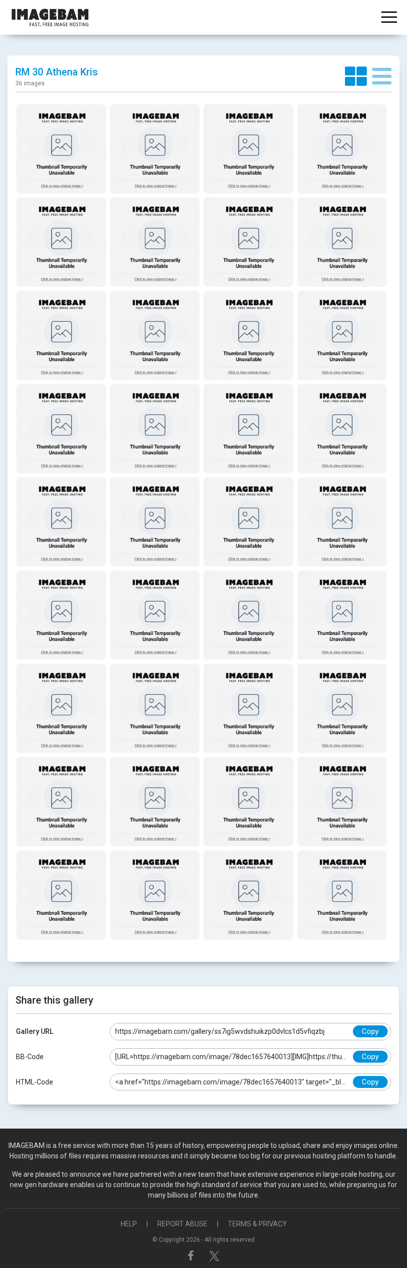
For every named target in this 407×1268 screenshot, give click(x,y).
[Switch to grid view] (358, 77)
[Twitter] (214, 1256)
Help (129, 1224)
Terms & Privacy (257, 1224)
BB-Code (30, 1057)
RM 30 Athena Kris (56, 72)
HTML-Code (34, 1082)
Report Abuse (182, 1224)
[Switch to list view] (382, 77)
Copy (370, 1031)
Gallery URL (34, 1031)
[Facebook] (192, 1256)
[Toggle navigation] (389, 18)
